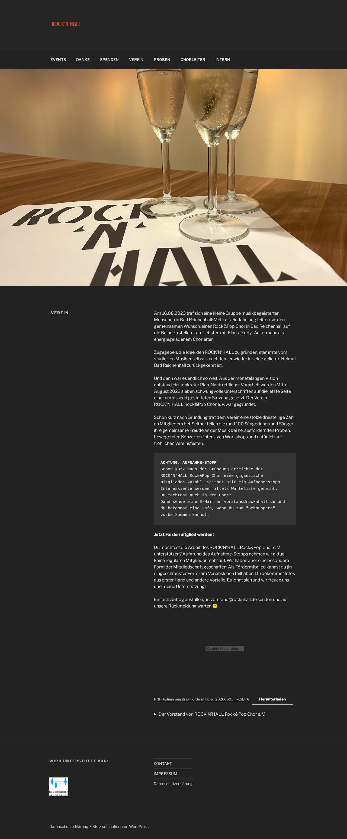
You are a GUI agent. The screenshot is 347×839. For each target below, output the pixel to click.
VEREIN (136, 59)
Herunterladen (272, 699)
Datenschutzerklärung (173, 783)
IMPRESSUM (165, 773)
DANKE (83, 59)
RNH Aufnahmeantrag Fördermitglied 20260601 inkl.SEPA (201, 699)
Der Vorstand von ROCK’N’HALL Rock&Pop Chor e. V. (212, 714)
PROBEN (162, 59)
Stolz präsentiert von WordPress (120, 826)
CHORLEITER (193, 59)
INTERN (223, 59)
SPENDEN (109, 59)
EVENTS (58, 59)
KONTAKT (163, 763)
